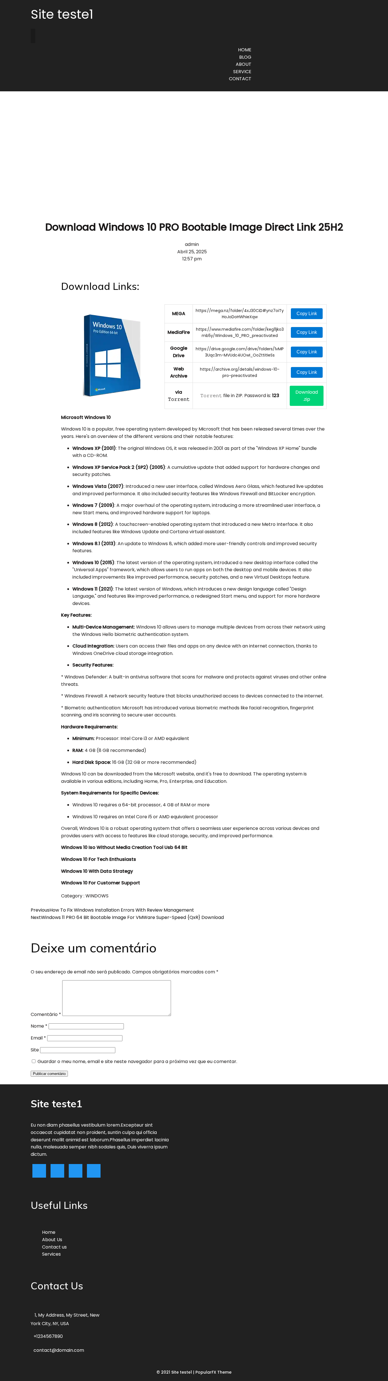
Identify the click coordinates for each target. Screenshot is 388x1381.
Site (35, 1050)
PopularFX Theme (213, 1372)
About (243, 64)
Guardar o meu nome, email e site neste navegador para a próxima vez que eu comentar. (137, 1061)
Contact (240, 78)
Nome (39, 1026)
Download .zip (306, 396)
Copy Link (307, 313)
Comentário (46, 1014)
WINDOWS (97, 896)
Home (244, 50)
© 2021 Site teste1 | (176, 1372)
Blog (245, 57)
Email (38, 1038)
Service (242, 71)
